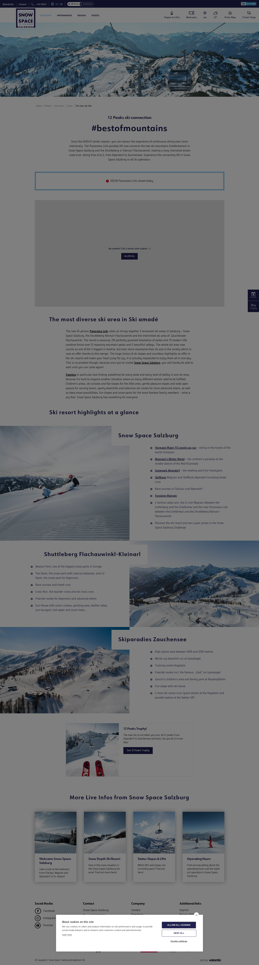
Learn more (67, 935)
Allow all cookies (178, 925)
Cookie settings (179, 941)
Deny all (179, 933)
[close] (196, 914)
